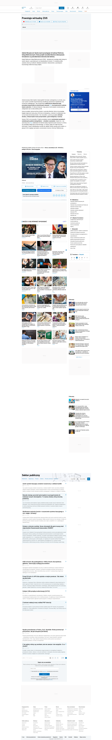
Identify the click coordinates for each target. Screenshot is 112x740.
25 (74, 257)
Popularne (74, 154)
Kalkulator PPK (73, 211)
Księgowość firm (25, 706)
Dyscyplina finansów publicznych (77, 241)
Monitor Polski (47, 724)
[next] (66, 658)
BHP (34, 714)
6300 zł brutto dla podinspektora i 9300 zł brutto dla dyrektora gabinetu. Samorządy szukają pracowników (78, 170)
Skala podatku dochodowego (72, 729)
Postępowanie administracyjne (76, 219)
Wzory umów (81, 726)
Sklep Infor (47, 715)
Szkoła (34, 724)
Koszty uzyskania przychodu (76, 242)
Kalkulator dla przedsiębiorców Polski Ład (79, 204)
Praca (46, 714)
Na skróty (81, 720)
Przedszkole (35, 722)
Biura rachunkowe (71, 706)
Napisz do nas (45, 186)
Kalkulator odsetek (59, 726)
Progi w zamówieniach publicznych (77, 237)
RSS (65, 737)
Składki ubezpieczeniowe (72, 725)
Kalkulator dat (73, 215)
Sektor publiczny (45, 11)
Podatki (23, 708)
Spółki (57, 710)
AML (68, 715)
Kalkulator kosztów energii (75, 206)
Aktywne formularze (77, 218)
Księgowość (27, 11)
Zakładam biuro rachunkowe (72, 708)
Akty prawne (47, 720)
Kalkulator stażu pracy (60, 728)
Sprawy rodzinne (48, 708)
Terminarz (75, 254)
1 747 (63, 657)
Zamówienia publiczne (75, 223)
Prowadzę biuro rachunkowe (72, 710)
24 (71, 257)
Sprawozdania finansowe (72, 714)
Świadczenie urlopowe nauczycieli (77, 232)
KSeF (86, 11)
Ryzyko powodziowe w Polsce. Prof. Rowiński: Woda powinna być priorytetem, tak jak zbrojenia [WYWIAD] (78, 177)
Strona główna (24, 14)
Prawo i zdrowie (47, 717)
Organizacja (31, 478)
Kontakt (70, 737)
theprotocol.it (81, 729)
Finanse (36, 478)
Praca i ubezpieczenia (60, 711)
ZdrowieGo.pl (81, 722)
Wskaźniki (75, 229)
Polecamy (71, 396)
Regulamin (55, 737)
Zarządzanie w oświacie (37, 728)
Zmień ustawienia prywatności (44, 737)
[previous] (50, 658)
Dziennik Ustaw (47, 722)
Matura (34, 729)
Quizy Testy (72, 248)
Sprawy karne (47, 710)
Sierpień (81, 254)
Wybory (72, 226)
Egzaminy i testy (36, 726)
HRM (34, 715)
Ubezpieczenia (36, 711)
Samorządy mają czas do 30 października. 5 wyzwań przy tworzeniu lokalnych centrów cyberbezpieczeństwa (79, 194)
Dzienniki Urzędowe (48, 725)
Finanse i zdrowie (59, 715)
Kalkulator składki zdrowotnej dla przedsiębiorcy (77, 202)
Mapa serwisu (83, 737)
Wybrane (85, 154)
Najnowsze (80, 154)
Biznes (38, 11)
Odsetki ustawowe (70, 728)
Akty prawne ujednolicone (49, 728)
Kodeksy (46, 729)
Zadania (41, 478)
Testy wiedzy (35, 732)
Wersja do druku (30, 186)
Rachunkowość (24, 710)
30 (87, 257)
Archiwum (80, 724)
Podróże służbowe (70, 726)
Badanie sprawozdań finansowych (77, 239)
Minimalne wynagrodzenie (72, 724)
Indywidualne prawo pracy (38, 708)
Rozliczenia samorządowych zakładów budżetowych (78, 245)
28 (81, 257)
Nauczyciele (35, 725)
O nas (23, 737)
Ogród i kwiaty (81, 714)
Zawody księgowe (25, 714)
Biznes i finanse (59, 708)
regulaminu (44, 671)
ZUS (50, 105)
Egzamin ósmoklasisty (37, 731)
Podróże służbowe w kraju (72, 722)
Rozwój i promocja (49, 478)
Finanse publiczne (74, 221)
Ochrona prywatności (31, 737)
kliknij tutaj (50, 679)
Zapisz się (79, 109)
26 (76, 257)
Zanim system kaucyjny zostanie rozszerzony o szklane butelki (76, 160)
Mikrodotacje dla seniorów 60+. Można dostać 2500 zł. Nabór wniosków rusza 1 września (78, 157)
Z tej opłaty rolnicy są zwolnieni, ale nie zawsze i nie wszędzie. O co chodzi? (78, 180)
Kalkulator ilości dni (74, 213)
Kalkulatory (75, 200)
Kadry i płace (24, 728)
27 (79, 257)
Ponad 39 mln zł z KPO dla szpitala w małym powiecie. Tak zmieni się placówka (79, 174)
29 (84, 257)
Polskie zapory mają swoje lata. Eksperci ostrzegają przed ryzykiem (78, 184)
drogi (31, 122)
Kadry (33, 11)
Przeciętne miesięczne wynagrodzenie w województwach (78, 235)
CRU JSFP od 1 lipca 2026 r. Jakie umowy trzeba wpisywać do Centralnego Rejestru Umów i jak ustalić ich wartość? (79, 190)
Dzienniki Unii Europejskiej (49, 726)
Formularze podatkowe (83, 728)
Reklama (76, 737)
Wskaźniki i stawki (71, 720)
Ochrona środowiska (74, 224)
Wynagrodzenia (36, 710)
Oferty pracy (81, 731)
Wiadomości (37, 14)
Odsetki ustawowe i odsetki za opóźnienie (79, 230)
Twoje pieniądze (59, 11)
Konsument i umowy (48, 711)
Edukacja (80, 11)
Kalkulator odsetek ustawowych (76, 210)
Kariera (61, 737)
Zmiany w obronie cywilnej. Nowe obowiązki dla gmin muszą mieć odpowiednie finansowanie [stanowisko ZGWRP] (79, 167)
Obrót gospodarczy (25, 711)
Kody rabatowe (81, 725)
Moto (67, 11)
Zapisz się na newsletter (61, 186)
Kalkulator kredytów (74, 208)
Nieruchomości (73, 11)
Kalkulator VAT (58, 725)
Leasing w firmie (59, 714)
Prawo (52, 11)
